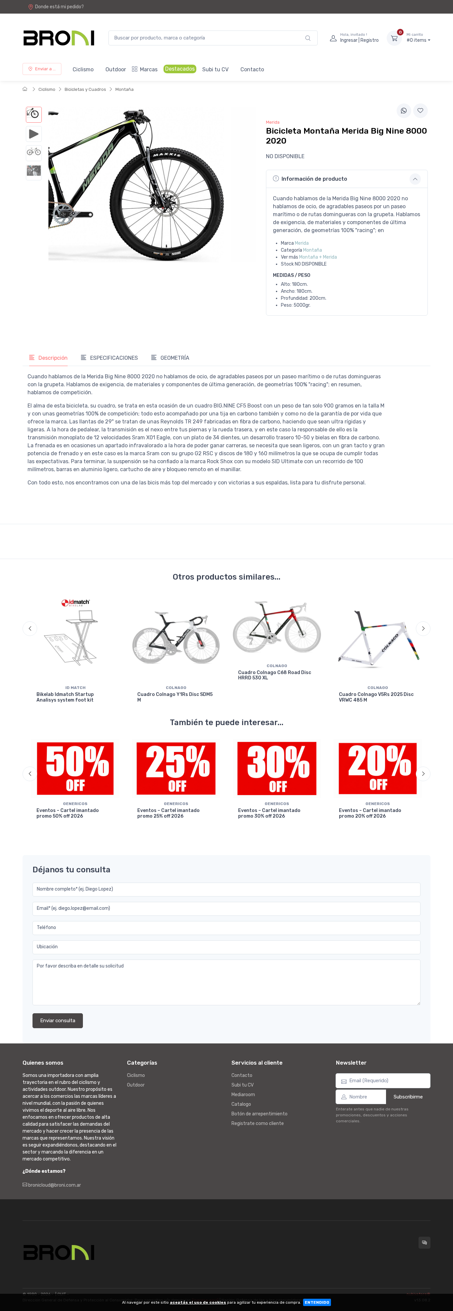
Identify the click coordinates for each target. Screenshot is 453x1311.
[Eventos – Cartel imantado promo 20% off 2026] (377, 768)
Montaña (124, 89)
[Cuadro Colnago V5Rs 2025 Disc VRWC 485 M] (377, 638)
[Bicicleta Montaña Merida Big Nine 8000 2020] (34, 115)
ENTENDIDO (317, 1302)
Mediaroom (243, 1094)
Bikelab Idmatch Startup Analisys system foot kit (65, 697)
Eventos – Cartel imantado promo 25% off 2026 (168, 813)
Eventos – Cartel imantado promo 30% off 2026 (269, 813)
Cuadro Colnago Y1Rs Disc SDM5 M (175, 697)
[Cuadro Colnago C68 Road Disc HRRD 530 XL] (276, 627)
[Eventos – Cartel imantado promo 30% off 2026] (276, 768)
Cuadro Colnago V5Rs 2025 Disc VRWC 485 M (376, 697)
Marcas (149, 69)
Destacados (180, 69)
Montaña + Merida (318, 257)
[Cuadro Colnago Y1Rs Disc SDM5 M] (176, 638)
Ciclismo (83, 69)
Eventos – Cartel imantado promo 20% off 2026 (370, 813)
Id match (75, 687)
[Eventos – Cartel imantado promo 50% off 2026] (75, 768)
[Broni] (59, 38)
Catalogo (241, 1104)
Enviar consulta (57, 1021)
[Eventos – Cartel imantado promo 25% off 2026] (176, 768)
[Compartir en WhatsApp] (404, 110)
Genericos (75, 803)
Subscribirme (408, 1097)
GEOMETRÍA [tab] (174, 358)
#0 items (416, 37)
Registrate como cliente (257, 1123)
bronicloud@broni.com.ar (54, 1185)
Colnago (176, 687)
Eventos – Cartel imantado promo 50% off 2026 (67, 813)
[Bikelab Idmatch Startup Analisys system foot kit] (75, 638)
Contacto (252, 69)
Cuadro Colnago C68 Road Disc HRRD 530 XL (274, 675)
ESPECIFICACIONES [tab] (113, 358)
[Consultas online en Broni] (424, 1243)
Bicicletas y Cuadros (85, 89)
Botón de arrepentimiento (259, 1114)
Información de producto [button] (314, 179)
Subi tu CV (215, 69)
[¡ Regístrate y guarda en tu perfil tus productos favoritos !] (420, 110)
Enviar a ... (45, 68)
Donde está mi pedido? (59, 7)
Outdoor (115, 69)
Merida (302, 243)
